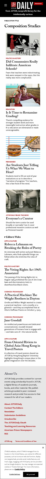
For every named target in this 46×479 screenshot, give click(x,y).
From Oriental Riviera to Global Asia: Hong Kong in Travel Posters (22, 346)
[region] (23, 461)
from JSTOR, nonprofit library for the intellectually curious (23, 12)
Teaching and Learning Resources (20, 426)
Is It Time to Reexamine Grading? (21, 114)
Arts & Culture (10, 241)
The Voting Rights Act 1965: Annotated (22, 271)
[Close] (43, 447)
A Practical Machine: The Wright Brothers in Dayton (22, 297)
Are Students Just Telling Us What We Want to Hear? (22, 169)
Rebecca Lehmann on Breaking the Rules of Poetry (22, 246)
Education (10, 109)
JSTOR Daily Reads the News (17, 215)
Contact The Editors (13, 407)
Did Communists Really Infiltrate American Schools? (22, 65)
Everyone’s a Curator (19, 219)
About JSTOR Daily (13, 404)
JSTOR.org (8, 441)
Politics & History (13, 58)
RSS (6, 433)
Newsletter (38, 3)
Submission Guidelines (15, 415)
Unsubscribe (10, 418)
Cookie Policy (20, 469)
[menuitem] (38, 3)
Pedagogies (11, 162)
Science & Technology (13, 291)
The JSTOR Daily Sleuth (15, 422)
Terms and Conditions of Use (25, 441)
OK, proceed (30, 474)
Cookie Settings (14, 474)
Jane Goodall (12, 320)
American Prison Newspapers (18, 429)
